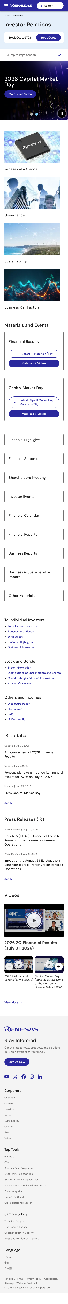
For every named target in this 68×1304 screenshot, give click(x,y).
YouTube (6, 1076)
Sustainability (11, 1120)
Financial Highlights (20, 642)
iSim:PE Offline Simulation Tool (21, 1179)
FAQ (10, 714)
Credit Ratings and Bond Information (31, 678)
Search (50, 5)
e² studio (9, 1156)
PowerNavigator (13, 1191)
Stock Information (19, 667)
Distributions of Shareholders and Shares (34, 673)
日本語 (8, 1268)
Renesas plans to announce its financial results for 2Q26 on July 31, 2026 (33, 775)
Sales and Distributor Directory (21, 1238)
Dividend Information (21, 647)
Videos (8, 1138)
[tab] (31, 114)
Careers (8, 1103)
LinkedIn (40, 1076)
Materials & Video (20, 94)
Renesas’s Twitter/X (15, 1076)
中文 (6, 1262)
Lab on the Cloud (14, 1197)
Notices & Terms (13, 1278)
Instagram (32, 1076)
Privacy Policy (33, 1278)
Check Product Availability (19, 1232)
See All (8, 803)
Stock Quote (48, 37)
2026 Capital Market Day (22, 793)
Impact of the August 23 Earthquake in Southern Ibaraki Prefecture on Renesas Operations (33, 864)
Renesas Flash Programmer (19, 1168)
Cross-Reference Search (18, 1202)
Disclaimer (15, 709)
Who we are (15, 637)
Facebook (23, 1076)
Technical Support (14, 1221)
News (7, 1115)
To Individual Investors (22, 626)
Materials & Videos (34, 363)
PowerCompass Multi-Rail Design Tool (25, 1185)
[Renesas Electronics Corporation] (21, 5)
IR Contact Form (18, 719)
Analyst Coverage (19, 683)
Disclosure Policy (19, 704)
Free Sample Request (16, 1226)
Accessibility (51, 1278)
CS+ (6, 1162)
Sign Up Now (17, 1062)
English (8, 1256)
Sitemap (9, 1283)
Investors (9, 1109)
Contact (8, 1126)
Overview (9, 1097)
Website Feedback (26, 1283)
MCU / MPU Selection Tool (18, 1173)
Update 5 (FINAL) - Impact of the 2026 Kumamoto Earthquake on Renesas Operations (32, 840)
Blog (6, 1132)
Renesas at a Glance (21, 631)
